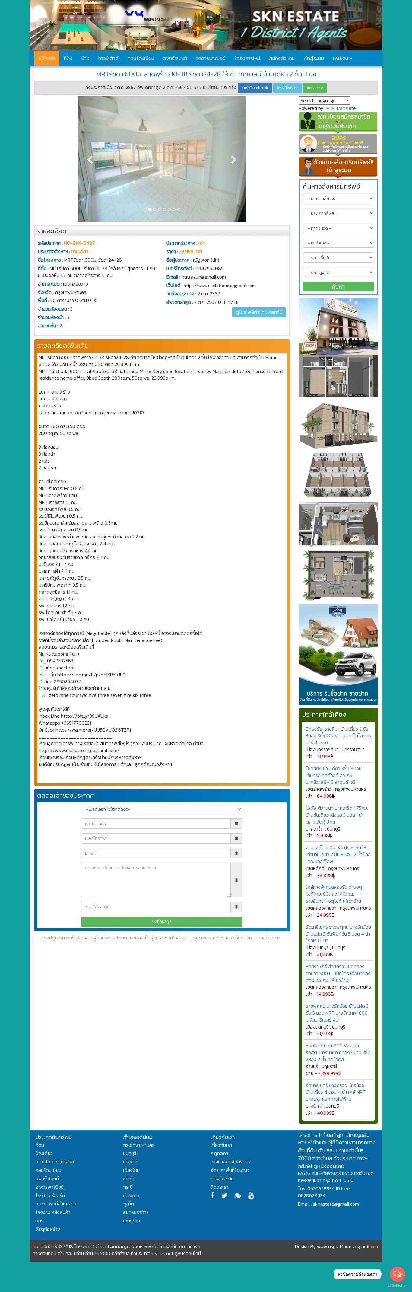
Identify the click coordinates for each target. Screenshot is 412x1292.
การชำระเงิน (222, 1178)
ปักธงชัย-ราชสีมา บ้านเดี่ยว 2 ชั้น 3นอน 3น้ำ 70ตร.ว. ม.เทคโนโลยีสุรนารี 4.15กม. (338, 735)
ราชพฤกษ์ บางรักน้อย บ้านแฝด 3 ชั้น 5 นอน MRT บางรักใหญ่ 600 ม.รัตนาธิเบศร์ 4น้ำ (337, 1012)
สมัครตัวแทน (282, 58)
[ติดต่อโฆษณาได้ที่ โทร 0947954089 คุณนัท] (338, 347)
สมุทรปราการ (136, 1212)
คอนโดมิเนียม (141, 58)
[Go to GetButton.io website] (397, 1286)
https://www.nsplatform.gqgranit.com (219, 285)
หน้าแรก (47, 58)
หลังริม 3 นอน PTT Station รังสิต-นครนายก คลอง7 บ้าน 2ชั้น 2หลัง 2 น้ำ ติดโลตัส (338, 1052)
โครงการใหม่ (247, 58)
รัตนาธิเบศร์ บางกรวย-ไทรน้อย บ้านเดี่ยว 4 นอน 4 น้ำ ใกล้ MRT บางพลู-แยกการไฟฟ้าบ (336, 1092)
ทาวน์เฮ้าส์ (108, 58)
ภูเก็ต (128, 1203)
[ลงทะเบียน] (338, 123)
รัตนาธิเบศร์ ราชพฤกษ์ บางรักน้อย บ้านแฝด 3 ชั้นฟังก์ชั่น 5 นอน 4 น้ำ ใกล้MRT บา (338, 933)
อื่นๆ (40, 1220)
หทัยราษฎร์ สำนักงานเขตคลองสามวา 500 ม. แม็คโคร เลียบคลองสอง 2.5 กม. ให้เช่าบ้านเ (338, 973)
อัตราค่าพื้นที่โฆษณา (230, 1170)
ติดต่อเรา (219, 1187)
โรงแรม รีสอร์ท (50, 1195)
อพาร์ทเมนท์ (175, 58)
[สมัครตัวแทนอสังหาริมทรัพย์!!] (338, 145)
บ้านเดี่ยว (44, 1153)
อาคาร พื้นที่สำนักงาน (56, 1203)
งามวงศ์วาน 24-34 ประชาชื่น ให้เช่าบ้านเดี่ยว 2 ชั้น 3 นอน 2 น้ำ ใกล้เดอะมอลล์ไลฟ (338, 854)
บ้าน (85, 58)
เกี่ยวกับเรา (221, 1145)
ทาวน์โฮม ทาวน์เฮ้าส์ (55, 1161)
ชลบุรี (128, 1178)
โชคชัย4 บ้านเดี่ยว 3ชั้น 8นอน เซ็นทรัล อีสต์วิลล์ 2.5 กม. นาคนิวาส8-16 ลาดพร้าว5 (334, 775)
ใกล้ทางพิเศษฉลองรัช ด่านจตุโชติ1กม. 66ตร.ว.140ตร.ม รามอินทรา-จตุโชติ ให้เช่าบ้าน (334, 893)
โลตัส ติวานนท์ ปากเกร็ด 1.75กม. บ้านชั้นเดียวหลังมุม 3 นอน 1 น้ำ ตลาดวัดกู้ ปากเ (337, 814)
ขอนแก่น (131, 1195)
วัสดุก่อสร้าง (48, 1229)
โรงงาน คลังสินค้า (53, 1212)
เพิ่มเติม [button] (341, 58)
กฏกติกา (219, 1153)
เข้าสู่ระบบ (314, 58)
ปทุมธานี (130, 1161)
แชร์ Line (315, 88)
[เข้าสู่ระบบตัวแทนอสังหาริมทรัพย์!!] (338, 168)
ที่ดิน (68, 58)
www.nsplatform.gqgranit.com (348, 1246)
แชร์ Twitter (287, 88)
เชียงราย (131, 1220)
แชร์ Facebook (255, 88)
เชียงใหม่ (131, 1170)
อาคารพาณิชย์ (211, 58)
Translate (346, 108)
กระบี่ (128, 1187)
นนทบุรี (129, 1153)
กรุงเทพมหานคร (138, 1145)
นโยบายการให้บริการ (230, 1161)
